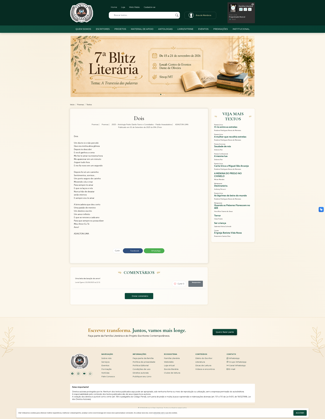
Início (72, 105)
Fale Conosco (108, 376)
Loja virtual (169, 365)
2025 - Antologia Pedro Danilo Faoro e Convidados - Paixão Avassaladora (141, 124)
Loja (123, 7)
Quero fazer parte (225, 332)
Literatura (200, 362)
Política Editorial (141, 365)
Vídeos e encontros (205, 369)
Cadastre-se (149, 7)
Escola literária (171, 369)
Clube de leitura (172, 373)
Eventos (105, 365)
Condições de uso (141, 369)
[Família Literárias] (81, 12)
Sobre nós (106, 358)
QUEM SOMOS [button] (83, 29)
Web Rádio (134, 7)
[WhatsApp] (90, 373)
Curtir (117, 251)
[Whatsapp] (209, 7)
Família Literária (172, 358)
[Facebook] (205, 7)
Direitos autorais (141, 373)
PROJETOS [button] (120, 29)
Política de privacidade (144, 362)
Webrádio (169, 362)
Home (114, 7)
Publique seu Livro (142, 376)
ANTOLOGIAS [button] (165, 29)
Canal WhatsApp (237, 365)
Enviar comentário (139, 296)
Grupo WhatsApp (237, 362)
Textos (89, 105)
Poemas (80, 105)
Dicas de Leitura (203, 365)
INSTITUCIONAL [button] (241, 29)
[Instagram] (200, 7)
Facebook (134, 251)
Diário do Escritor (203, 358)
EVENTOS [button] (203, 29)
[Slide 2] (164, 94)
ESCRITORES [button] (103, 29)
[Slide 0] (160, 94)
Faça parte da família (143, 358)
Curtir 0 (180, 284)
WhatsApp (156, 251)
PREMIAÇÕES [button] (220, 29)
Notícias (105, 373)
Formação (106, 369)
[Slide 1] (162, 94)
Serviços (105, 362)
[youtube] (214, 7)
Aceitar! (300, 413)
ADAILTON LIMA (181, 124)
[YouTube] (84, 373)
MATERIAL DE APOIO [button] (142, 29)
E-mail (232, 369)
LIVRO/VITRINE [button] (185, 29)
